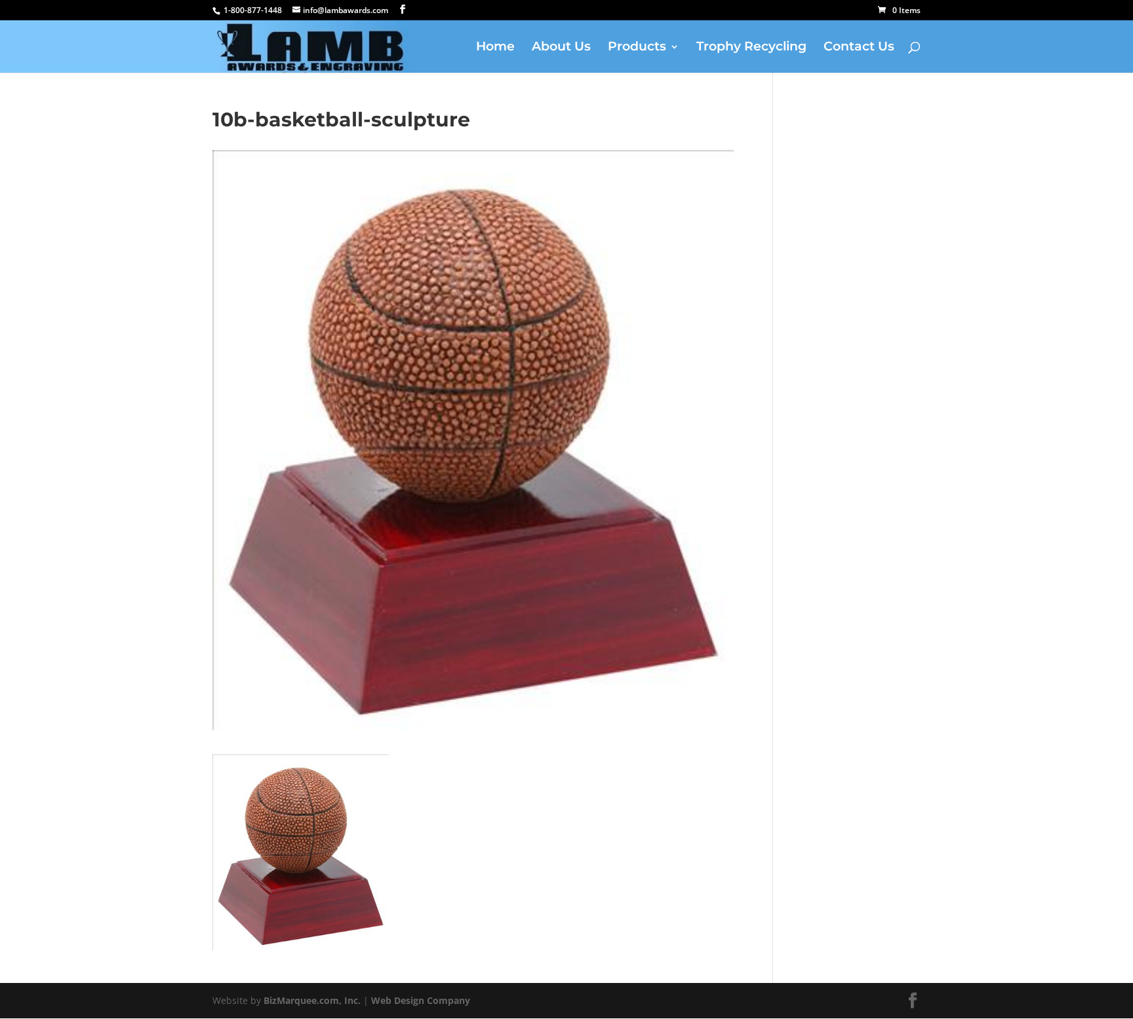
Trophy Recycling (751, 48)
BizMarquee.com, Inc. (312, 1000)
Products (637, 48)
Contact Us (859, 48)
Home (495, 48)
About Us (561, 48)
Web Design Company (420, 1000)
